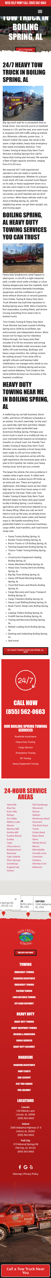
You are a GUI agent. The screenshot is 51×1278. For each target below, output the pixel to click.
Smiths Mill (12, 832)
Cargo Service (25, 747)
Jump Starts (24, 1071)
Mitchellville (38, 849)
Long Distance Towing (24, 997)
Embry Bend (38, 832)
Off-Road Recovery (24, 1003)
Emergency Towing (25, 752)
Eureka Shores (14, 835)
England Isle (13, 867)
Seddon (36, 815)
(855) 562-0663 (37, 3)
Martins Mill (13, 828)
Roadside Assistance (25, 736)
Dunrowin (37, 822)
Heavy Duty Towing (25, 742)
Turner (35, 828)
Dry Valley (12, 818)
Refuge (10, 815)
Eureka (10, 839)
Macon (35, 846)
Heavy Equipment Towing (25, 763)
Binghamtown (14, 849)
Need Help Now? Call (17, 3)
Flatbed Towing (24, 991)
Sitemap (17, 1173)
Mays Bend (38, 835)
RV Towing (25, 758)
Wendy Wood (39, 842)
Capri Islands (13, 856)
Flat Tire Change (24, 1084)
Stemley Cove (39, 863)
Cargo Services (24, 1040)
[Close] (15, 899)
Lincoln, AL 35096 (25, 1114)
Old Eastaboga (40, 804)
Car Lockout (24, 1077)
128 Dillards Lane (25, 1110)
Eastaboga (12, 863)
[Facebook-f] (20, 1167)
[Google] (25, 1167)
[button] (40, 11)
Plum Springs (14, 860)
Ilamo (35, 839)
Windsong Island (41, 818)
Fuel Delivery (24, 1090)
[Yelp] (31, 1167)
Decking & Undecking (24, 1034)
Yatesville (11, 804)
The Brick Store (40, 825)
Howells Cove (39, 853)
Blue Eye (11, 808)
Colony (10, 870)
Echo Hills (12, 811)
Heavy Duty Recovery (24, 1047)
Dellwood (37, 867)
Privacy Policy (31, 1173)
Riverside (11, 853)
